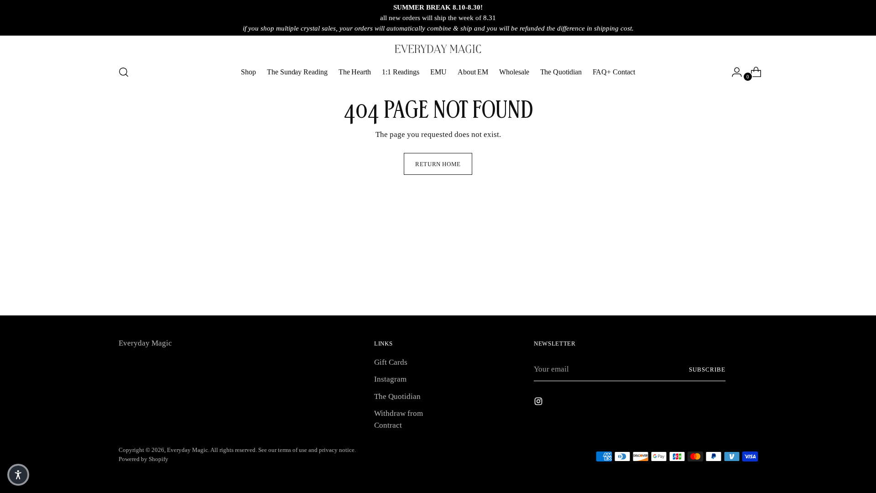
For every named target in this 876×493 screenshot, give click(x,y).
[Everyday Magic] (438, 49)
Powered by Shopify (143, 459)
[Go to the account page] (733, 72)
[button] (18, 475)
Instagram (390, 379)
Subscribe (707, 369)
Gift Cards (390, 362)
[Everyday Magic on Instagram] (539, 403)
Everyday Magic (187, 449)
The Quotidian (397, 396)
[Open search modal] (124, 72)
